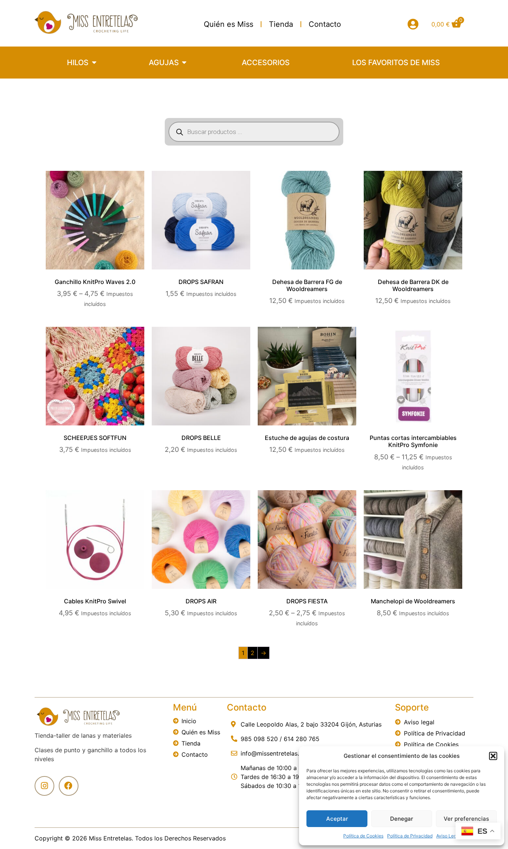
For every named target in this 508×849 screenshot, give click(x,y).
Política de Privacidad (410, 836)
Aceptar (337, 818)
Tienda (281, 24)
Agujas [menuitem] (164, 62)
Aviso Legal (448, 836)
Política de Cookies (363, 836)
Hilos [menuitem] (78, 62)
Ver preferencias (466, 818)
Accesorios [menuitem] (266, 62)
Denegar (401, 818)
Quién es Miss (228, 24)
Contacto (325, 24)
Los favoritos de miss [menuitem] (396, 62)
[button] (493, 756)
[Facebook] (68, 786)
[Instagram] (44, 786)
